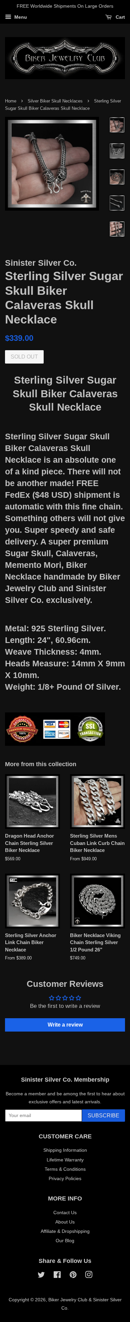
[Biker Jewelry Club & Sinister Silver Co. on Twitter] (41, 1276)
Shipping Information (65, 1150)
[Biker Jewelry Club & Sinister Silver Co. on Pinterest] (73, 1276)
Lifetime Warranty (65, 1159)
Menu (20, 17)
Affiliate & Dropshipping (65, 1231)
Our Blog (65, 1240)
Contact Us (65, 1212)
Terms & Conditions (65, 1169)
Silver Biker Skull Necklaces (55, 100)
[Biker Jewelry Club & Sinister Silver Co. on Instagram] (88, 1276)
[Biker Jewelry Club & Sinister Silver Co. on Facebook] (57, 1276)
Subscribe (103, 1115)
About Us (65, 1222)
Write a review (65, 1025)
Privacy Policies (65, 1178)
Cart (119, 17)
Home (10, 100)
